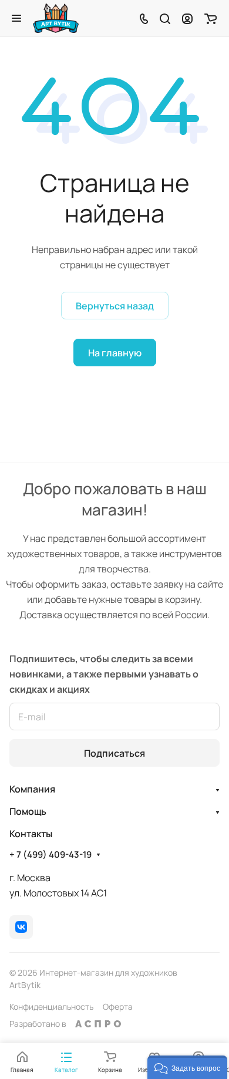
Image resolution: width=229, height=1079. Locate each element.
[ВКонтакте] (21, 927)
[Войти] (187, 18)
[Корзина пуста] (210, 18)
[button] (187, 1067)
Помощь (27, 811)
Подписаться (114, 753)
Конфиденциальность (51, 1006)
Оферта (118, 1006)
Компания (32, 789)
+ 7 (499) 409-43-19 (50, 854)
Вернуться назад (115, 305)
